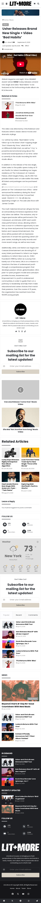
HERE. (17, 198)
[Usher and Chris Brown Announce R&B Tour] (8, 625)
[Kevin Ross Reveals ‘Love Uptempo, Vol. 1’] (8, 644)
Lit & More (7, 885)
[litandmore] (20, 12)
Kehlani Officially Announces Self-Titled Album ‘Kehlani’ (24, 736)
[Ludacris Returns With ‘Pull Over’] (8, 654)
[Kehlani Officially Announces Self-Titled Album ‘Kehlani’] (8, 737)
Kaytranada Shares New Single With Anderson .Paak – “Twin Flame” (10, 487)
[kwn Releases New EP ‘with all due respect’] (8, 635)
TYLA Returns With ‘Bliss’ (25, 103)
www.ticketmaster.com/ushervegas (18, 187)
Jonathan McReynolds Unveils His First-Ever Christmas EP (24, 115)
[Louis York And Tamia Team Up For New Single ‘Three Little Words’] (30, 453)
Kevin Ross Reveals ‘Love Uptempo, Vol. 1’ (26, 642)
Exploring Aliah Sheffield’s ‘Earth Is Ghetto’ (29, 486)
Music (12, 20)
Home (6, 20)
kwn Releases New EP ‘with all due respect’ (27, 633)
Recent (19, 615)
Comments (33, 615)
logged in (14, 508)
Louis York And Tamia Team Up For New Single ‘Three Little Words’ (30, 463)
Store (29, 888)
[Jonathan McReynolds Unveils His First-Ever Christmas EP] (8, 114)
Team (24, 888)
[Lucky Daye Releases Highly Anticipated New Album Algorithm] (11, 453)
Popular (6, 615)
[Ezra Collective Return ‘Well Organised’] (8, 799)
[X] (19, 331)
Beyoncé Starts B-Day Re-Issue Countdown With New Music (18, 705)
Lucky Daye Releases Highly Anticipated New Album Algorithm (10, 463)
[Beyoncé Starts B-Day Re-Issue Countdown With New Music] (8, 809)
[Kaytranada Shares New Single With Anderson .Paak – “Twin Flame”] (11, 477)
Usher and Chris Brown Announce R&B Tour (25, 623)
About (18, 888)
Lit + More (8, 42)
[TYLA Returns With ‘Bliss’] (8, 105)
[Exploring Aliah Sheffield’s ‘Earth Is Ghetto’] (30, 477)
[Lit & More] (20, 4)
